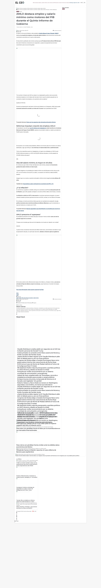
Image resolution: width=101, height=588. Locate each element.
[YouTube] (16, 516)
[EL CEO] (19, 3)
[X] (17, 31)
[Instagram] (16, 517)
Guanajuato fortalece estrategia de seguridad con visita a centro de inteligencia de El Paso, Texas (25, 489)
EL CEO (35, 511)
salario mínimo (36, 297)
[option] (38, 322)
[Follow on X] (27, 30)
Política (17, 11)
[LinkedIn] (18, 31)
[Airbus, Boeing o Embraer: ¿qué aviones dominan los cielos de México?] (27, 505)
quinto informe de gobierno (28, 297)
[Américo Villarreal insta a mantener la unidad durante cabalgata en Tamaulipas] (22, 467)
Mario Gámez (24, 30)
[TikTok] (16, 519)
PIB (22, 297)
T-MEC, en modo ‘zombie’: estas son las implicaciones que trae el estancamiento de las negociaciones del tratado (26, 464)
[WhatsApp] (19, 31)
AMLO (17, 297)
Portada (20, 11)
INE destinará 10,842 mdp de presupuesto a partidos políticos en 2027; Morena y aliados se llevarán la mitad (36, 322)
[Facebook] (16, 31)
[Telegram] (20, 31)
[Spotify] (16, 518)
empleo (20, 297)
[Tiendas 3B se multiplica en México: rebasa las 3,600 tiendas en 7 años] (22, 491)
